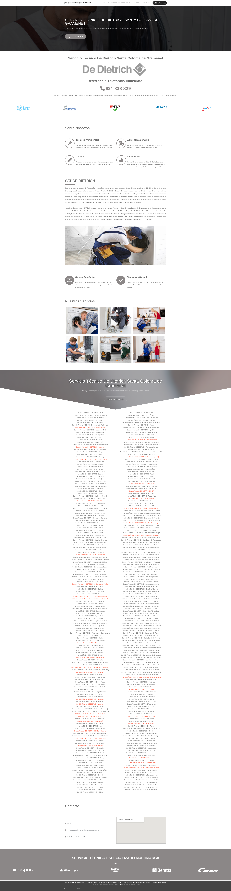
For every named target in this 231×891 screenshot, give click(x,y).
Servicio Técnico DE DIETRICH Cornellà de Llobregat (90, 599)
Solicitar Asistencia (159, 3)
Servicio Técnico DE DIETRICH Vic (141, 758)
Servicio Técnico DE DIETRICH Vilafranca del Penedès (141, 767)
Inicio (104, 3)
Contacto (146, 3)
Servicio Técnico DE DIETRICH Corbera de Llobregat (89, 596)
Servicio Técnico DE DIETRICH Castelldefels (90, 555)
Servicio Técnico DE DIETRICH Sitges (141, 689)
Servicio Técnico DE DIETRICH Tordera (141, 723)
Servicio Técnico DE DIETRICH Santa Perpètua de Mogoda (141, 677)
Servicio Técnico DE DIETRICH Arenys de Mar (89, 427)
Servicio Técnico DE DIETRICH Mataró (90, 721)
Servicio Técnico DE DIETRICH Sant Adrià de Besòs (141, 508)
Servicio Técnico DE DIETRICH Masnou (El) (90, 714)
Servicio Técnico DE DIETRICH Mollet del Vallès (90, 731)
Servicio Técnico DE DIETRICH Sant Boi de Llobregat (141, 523)
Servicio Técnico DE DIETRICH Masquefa (90, 716)
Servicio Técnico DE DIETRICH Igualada (89, 672)
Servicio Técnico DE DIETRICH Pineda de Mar (141, 439)
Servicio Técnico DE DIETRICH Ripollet (141, 484)
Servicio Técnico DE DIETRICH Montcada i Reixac (90, 738)
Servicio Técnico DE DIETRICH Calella (90, 501)
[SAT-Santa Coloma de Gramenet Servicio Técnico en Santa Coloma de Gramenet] (77, 3)
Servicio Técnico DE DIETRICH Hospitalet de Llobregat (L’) (89, 667)
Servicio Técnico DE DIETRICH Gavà (89, 643)
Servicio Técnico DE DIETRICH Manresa (89, 699)
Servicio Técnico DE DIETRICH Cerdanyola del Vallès (90, 584)
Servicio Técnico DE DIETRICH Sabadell (141, 498)
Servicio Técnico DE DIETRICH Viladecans (141, 763)
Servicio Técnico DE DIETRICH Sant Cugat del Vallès (141, 535)
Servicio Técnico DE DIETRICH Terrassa (141, 716)
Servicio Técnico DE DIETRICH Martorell (89, 704)
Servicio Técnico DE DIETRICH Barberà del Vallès (90, 459)
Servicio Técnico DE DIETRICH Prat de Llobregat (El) (141, 457)
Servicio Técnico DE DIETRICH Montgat (90, 745)
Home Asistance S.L (72, 889)
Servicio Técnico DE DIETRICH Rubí (141, 491)
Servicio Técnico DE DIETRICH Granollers (90, 657)
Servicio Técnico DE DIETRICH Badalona (90, 447)
